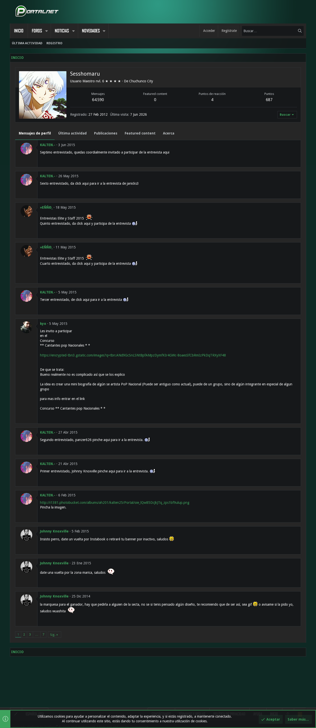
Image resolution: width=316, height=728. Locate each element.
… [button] (36, 634)
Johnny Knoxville (54, 531)
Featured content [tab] (140, 133)
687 (269, 99)
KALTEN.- (47, 145)
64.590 (98, 99)
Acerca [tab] (168, 133)
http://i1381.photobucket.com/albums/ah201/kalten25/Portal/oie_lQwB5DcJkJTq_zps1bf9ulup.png (114, 503)
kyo (43, 324)
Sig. (52, 635)
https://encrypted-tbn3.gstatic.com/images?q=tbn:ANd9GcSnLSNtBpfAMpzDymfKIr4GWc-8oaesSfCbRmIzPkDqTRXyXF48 (133, 355)
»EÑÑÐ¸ (46, 207)
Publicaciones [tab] (105, 133)
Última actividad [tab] (72, 133)
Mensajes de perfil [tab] (35, 133)
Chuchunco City (141, 81)
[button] (46, 31)
